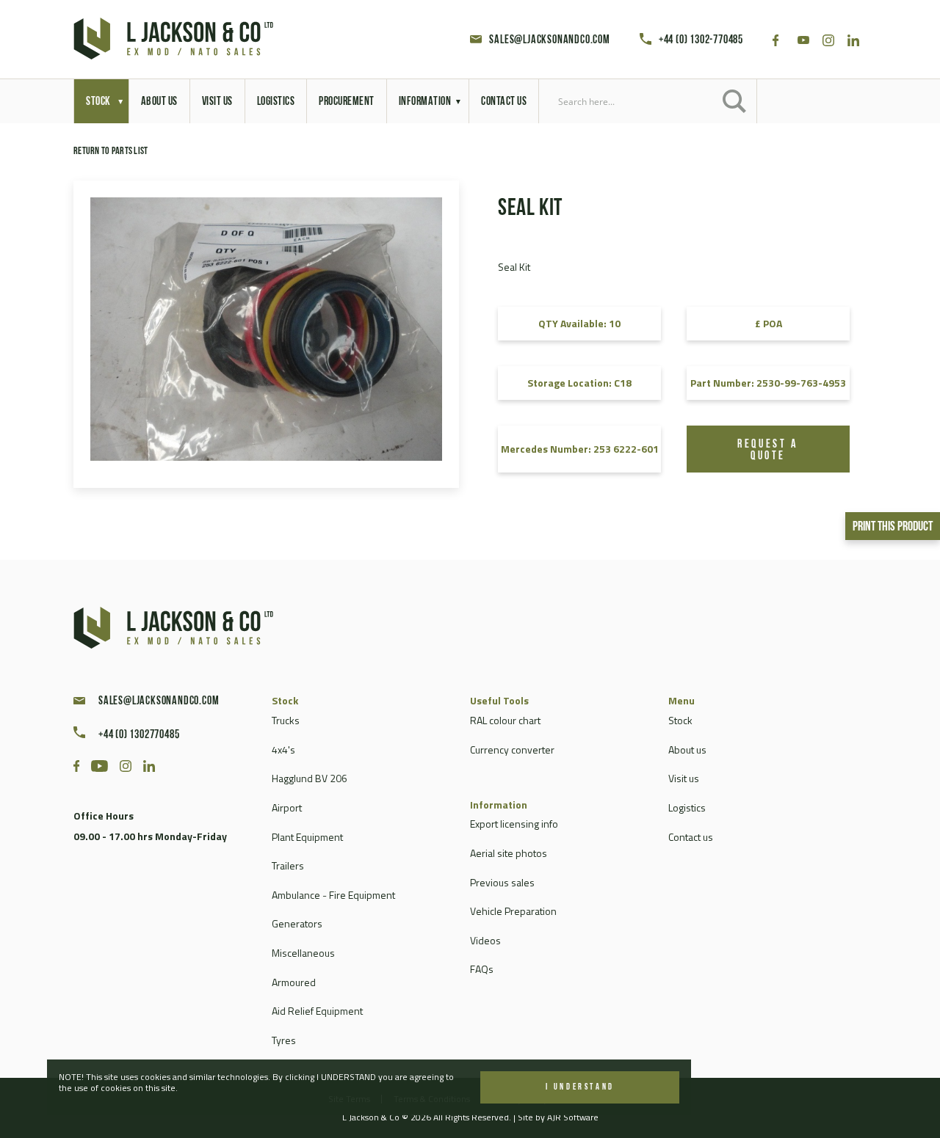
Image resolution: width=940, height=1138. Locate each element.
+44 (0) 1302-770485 (701, 40)
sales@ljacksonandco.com (549, 40)
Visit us (683, 778)
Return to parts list (110, 151)
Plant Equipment (307, 837)
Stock (680, 720)
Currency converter (512, 749)
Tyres (284, 1040)
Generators (297, 923)
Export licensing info (514, 823)
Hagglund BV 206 (309, 778)
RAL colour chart (505, 720)
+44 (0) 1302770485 (138, 735)
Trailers (288, 865)
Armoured (294, 982)
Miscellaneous (303, 952)
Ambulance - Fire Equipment (333, 894)
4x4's (283, 749)
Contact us (690, 837)
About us (687, 749)
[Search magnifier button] (734, 101)
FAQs (482, 969)
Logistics (687, 807)
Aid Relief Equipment (317, 1010)
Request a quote (767, 450)
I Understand (580, 1087)
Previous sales (502, 882)
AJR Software (573, 1117)
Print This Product (893, 527)
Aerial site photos (508, 853)
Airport (287, 807)
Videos (485, 940)
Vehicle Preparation (513, 911)
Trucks (286, 720)
